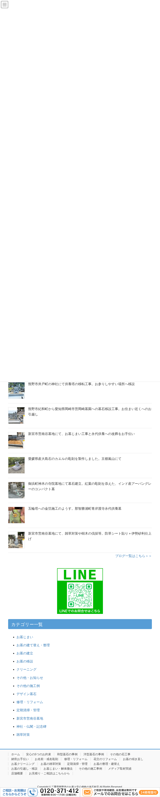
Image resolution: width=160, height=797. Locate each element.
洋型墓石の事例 (94, 754)
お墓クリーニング (23, 763)
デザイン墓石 (26, 694)
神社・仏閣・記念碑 (33, 726)
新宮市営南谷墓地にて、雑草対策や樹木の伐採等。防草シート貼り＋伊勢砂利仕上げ (89, 536)
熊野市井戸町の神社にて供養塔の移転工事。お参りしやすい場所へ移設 (81, 384)
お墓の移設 (24, 661)
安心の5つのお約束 (38, 754)
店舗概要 (17, 773)
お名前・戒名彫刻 (46, 759)
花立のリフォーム (105, 759)
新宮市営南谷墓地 (29, 718)
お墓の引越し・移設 (24, 768)
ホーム (15, 754)
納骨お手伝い (20, 759)
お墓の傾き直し (133, 759)
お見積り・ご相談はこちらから (49, 773)
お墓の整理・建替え (107, 763)
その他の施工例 (28, 686)
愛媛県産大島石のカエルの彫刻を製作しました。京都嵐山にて (74, 458)
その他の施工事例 (90, 768)
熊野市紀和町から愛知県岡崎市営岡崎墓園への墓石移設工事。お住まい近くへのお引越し (89, 411)
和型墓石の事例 (67, 754)
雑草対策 (23, 734)
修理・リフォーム (29, 702)
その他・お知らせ (29, 677)
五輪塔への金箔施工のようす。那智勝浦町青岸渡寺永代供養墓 (74, 508)
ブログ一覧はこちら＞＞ (133, 556)
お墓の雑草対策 (51, 763)
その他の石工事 (120, 754)
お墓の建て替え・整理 (33, 645)
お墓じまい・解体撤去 (58, 768)
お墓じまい (24, 637)
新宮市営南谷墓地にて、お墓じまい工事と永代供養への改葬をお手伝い (81, 434)
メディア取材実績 (119, 768)
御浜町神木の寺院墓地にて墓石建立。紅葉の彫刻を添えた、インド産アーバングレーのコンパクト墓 (89, 486)
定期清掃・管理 (28, 710)
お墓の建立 (24, 653)
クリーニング (26, 669)
